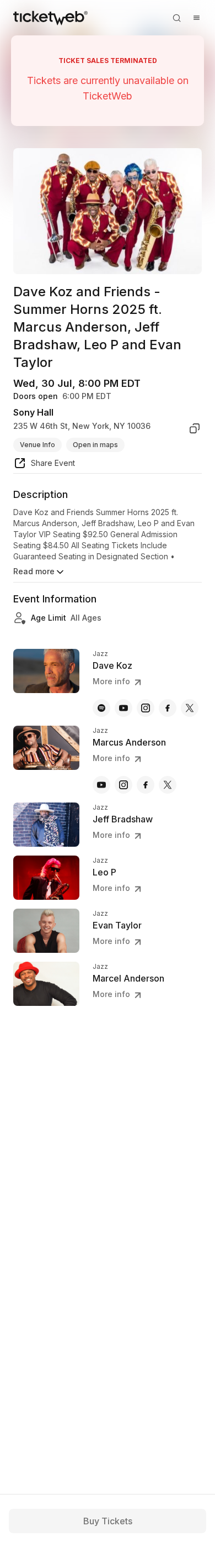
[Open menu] (196, 17)
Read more (34, 571)
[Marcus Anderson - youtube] (101, 785)
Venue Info (37, 444)
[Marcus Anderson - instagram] (123, 785)
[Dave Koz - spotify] (101, 708)
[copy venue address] (194, 428)
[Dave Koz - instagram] (145, 708)
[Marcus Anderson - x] (167, 785)
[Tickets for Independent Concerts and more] (50, 18)
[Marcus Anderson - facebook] (145, 785)
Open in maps (95, 444)
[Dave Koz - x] (189, 708)
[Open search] (176, 17)
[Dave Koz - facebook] (167, 708)
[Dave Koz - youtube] (123, 708)
